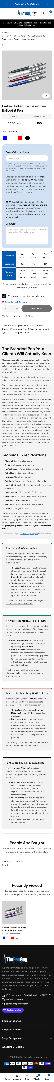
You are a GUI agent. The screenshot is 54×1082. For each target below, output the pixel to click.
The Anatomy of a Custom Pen (19, 603)
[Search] (43, 13)
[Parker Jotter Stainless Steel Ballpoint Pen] (14, 912)
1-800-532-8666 (14, 999)
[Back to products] (7, 45)
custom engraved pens (29, 534)
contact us (27, 5)
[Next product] (10, 45)
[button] (6, 4)
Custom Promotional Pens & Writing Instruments (23, 36)
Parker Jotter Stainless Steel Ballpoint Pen (14, 929)
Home (4, 32)
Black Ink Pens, (37, 325)
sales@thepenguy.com (17, 1003)
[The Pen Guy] (27, 13)
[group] (27, 75)
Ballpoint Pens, (22, 325)
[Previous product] (3, 45)
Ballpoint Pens (22, 332)
